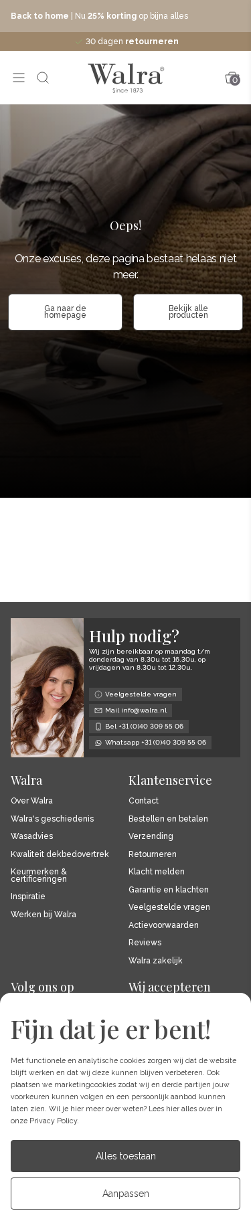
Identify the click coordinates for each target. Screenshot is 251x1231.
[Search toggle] (43, 78)
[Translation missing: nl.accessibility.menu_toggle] (19, 78)
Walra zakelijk (156, 961)
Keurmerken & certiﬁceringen (39, 875)
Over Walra (32, 801)
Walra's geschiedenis (52, 819)
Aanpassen (125, 1193)
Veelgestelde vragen (169, 907)
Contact (144, 801)
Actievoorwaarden (164, 925)
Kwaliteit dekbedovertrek (60, 854)
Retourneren (153, 854)
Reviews (145, 943)
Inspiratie (28, 897)
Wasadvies (32, 836)
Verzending (151, 836)
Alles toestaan (126, 1156)
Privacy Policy (53, 1121)
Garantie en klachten (169, 890)
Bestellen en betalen (168, 819)
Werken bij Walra (43, 915)
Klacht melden (157, 872)
